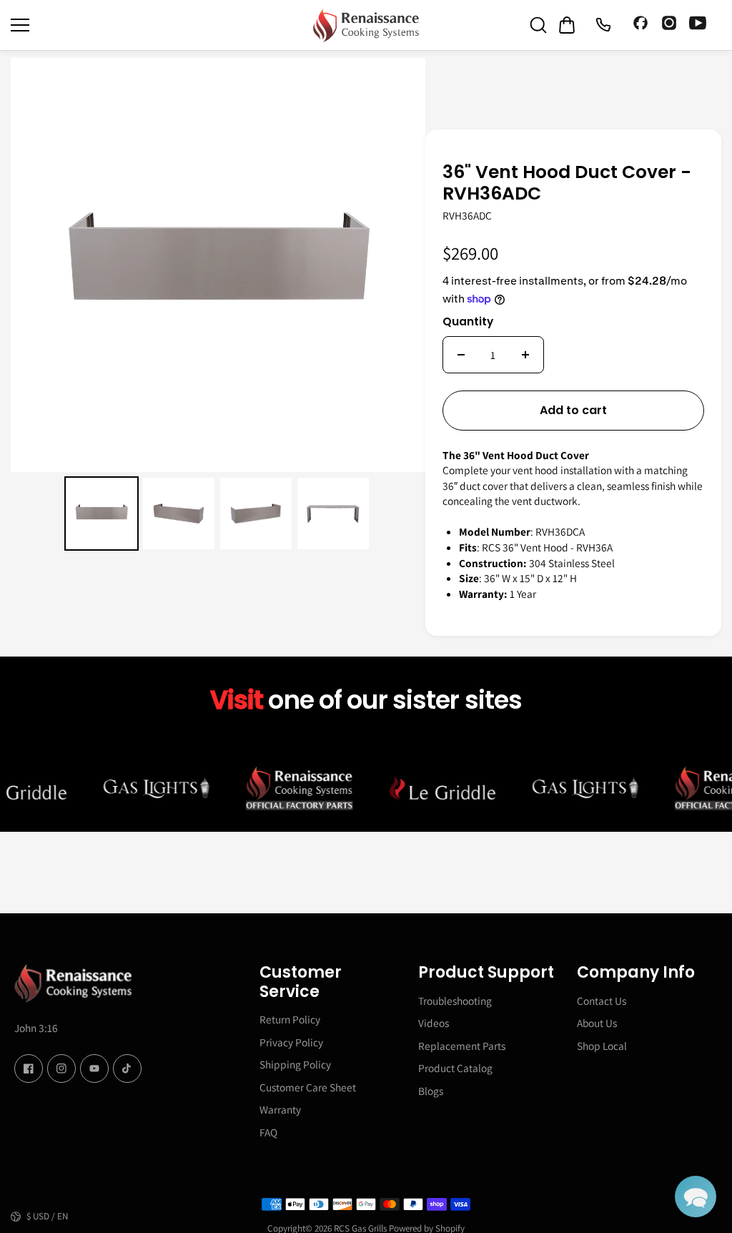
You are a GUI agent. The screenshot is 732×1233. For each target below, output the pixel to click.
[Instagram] (669, 25)
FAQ (268, 1132)
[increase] (525, 355)
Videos (433, 1023)
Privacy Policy (291, 1042)
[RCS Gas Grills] (366, 25)
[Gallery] (218, 307)
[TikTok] (127, 1068)
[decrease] (461, 355)
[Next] (404, 265)
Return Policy (289, 1019)
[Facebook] (640, 25)
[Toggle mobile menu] (158, 25)
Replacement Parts (461, 1045)
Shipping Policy (295, 1064)
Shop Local (602, 1045)
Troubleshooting (455, 1000)
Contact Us (601, 1000)
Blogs (430, 1091)
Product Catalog (455, 1068)
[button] (695, 1196)
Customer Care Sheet (307, 1087)
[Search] (538, 25)
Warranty (280, 1109)
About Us (597, 1023)
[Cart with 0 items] (567, 25)
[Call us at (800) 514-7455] (602, 25)
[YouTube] (697, 25)
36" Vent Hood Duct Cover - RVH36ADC (566, 184)
